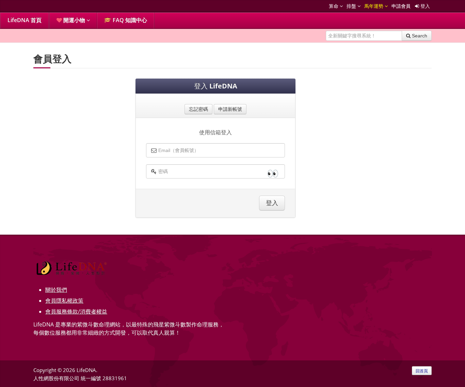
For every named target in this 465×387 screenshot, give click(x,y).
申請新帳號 (230, 109)
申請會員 (401, 6)
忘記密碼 (198, 109)
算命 (334, 6)
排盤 (352, 6)
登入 (424, 6)
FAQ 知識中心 (129, 20)
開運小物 (74, 20)
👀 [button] (273, 173)
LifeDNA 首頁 (24, 20)
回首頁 (422, 370)
